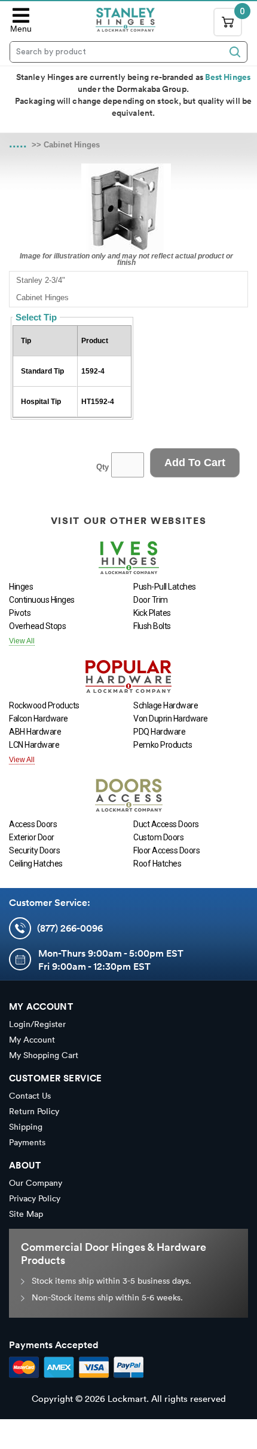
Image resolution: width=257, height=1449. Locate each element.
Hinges (21, 586)
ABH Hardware (35, 731)
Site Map (26, 1213)
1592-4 (93, 371)
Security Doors (34, 850)
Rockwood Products (44, 705)
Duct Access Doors (166, 824)
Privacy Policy (34, 1198)
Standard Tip (42, 371)
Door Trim (150, 600)
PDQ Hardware (159, 731)
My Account (32, 1039)
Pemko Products (162, 745)
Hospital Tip (41, 401)
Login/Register (37, 1024)
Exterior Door (31, 837)
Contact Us (30, 1095)
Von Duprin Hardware (170, 718)
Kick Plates (152, 613)
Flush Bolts (152, 626)
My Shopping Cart (43, 1055)
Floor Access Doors (166, 850)
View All (22, 641)
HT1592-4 (97, 401)
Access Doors (33, 824)
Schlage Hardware (165, 705)
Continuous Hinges (42, 600)
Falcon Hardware (38, 718)
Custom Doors (158, 837)
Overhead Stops (37, 626)
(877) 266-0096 (70, 928)
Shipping (25, 1126)
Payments (27, 1142)
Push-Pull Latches (164, 586)
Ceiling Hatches (36, 863)
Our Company (35, 1182)
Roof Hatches (157, 863)
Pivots (19, 613)
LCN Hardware (34, 745)
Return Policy (34, 1111)
